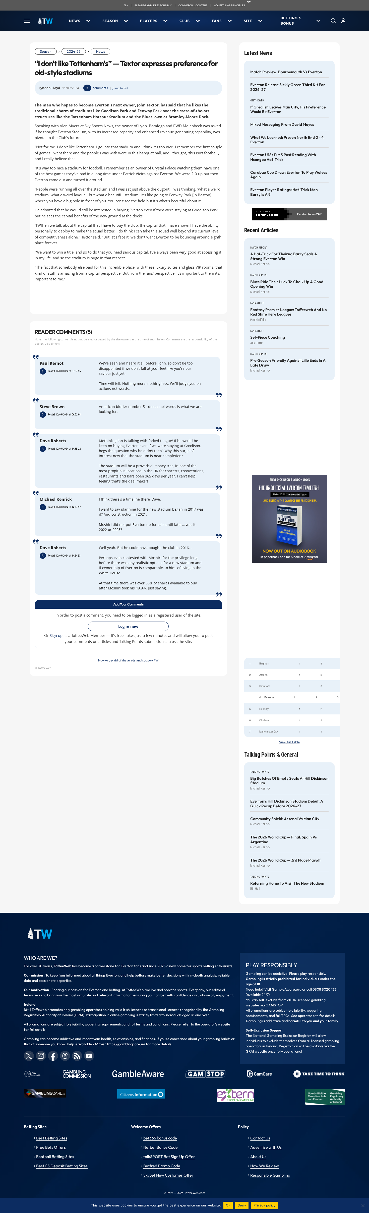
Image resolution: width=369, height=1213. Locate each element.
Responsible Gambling (270, 1175)
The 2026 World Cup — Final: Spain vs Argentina (283, 839)
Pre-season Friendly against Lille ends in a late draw (288, 362)
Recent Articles (261, 230)
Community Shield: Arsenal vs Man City (284, 819)
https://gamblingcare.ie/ (126, 1044)
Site (248, 21)
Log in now (128, 626)
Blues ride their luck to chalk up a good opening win (286, 284)
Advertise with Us (266, 1147)
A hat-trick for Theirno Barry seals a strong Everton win (283, 256)
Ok (228, 1205)
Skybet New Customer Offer (168, 1175)
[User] (343, 20)
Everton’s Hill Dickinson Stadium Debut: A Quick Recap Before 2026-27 (286, 803)
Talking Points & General (271, 754)
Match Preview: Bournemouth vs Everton (286, 72)
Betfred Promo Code (161, 1165)
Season (110, 21)
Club (184, 21)
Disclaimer (51, 343)
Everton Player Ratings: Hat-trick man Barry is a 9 (284, 192)
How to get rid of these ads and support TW (128, 660)
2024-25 (74, 51)
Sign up (56, 635)
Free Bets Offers (51, 1147)
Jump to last (120, 88)
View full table (289, 742)
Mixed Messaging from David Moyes (282, 124)
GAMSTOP (274, 1005)
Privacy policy (265, 1205)
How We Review (264, 1165)
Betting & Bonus (291, 21)
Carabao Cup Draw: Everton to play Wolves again (288, 174)
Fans (217, 21)
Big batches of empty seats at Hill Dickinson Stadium (289, 780)
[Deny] (362, 1205)
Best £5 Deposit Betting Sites (62, 1165)
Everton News (306, 214)
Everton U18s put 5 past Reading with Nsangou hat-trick (283, 157)
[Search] (333, 20)
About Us (258, 1156)
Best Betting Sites (51, 1137)
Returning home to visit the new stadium (287, 883)
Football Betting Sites (55, 1156)
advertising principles (229, 5)
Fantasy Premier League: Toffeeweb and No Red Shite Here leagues (288, 312)
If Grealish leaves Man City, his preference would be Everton (288, 109)
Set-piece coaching (267, 337)
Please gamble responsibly (153, 5)
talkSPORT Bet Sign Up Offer (169, 1156)
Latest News (258, 53)
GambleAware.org (286, 989)
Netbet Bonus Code (160, 1147)
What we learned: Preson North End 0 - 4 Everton (287, 139)
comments (100, 88)
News (74, 21)
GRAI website (256, 1051)
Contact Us (260, 1137)
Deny (242, 1205)
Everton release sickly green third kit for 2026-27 (287, 87)
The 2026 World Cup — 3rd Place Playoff (285, 860)
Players (148, 21)
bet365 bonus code (160, 1137)
